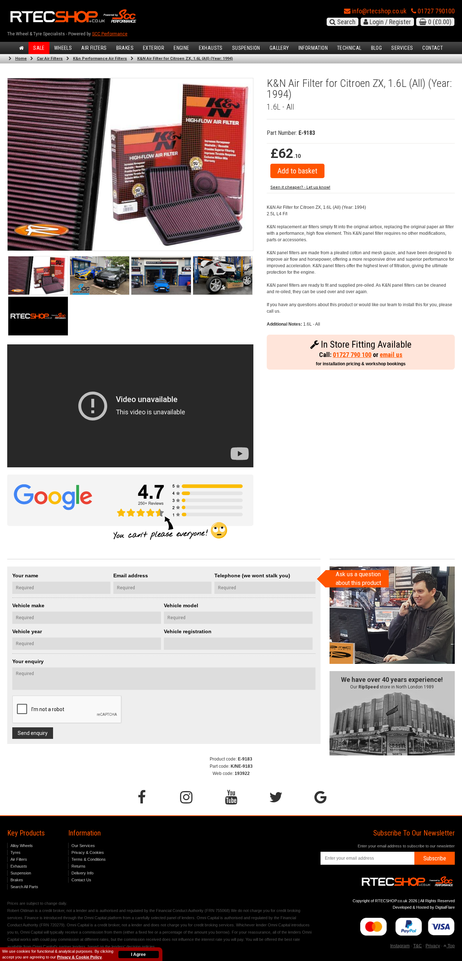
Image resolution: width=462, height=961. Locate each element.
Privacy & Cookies (87, 852)
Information (313, 48)
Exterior (153, 48)
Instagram (400, 945)
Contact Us (81, 880)
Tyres (15, 852)
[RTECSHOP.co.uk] (38, 316)
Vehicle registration (188, 631)
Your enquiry (28, 661)
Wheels (63, 48)
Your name (25, 575)
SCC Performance (109, 33)
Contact (432, 48)
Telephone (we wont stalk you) (252, 575)
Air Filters (93, 48)
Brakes (125, 48)
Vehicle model (181, 605)
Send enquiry (33, 733)
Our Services (83, 845)
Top (450, 945)
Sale (39, 48)
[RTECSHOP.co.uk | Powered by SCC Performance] (100, 275)
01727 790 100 (352, 354)
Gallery (279, 48)
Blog (376, 48)
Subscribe (434, 858)
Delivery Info (82, 873)
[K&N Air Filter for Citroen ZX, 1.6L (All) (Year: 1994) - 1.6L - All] (130, 164)
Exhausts (211, 48)
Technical (349, 48)
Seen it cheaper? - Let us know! (300, 187)
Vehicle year (27, 631)
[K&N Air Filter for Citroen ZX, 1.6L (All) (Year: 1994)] (38, 275)
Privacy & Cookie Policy (79, 957)
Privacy (433, 945)
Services (402, 48)
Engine (181, 48)
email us (391, 354)
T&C (417, 945)
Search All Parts (24, 887)
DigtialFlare (445, 907)
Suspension (246, 48)
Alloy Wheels (21, 845)
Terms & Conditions (88, 859)
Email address (130, 575)
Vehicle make (28, 605)
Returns (78, 866)
